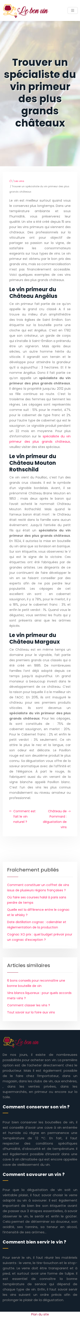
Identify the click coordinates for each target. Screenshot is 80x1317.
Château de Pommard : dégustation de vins (55, 819)
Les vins (19, 181)
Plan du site (40, 1314)
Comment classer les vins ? (28, 1005)
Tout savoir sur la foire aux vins (31, 1012)
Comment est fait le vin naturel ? (24, 816)
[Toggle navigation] (73, 10)
